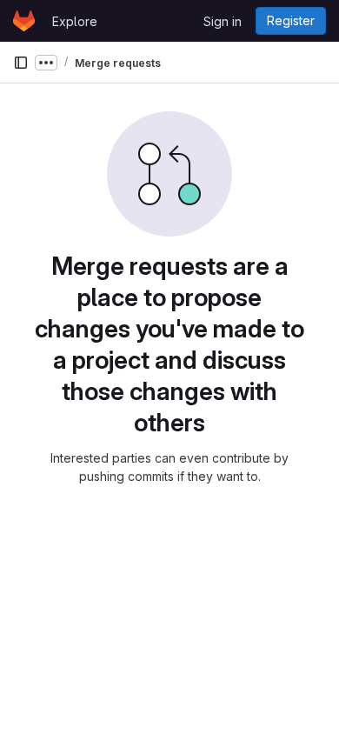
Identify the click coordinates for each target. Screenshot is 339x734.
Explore (74, 21)
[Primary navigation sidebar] (21, 63)
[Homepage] (24, 21)
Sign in (222, 21)
